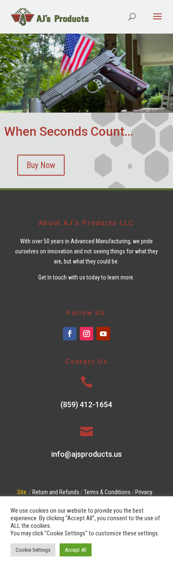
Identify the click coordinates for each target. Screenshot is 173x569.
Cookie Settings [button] (33, 550)
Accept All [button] (75, 550)
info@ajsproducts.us (86, 454)
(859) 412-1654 (86, 404)
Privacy (143, 492)
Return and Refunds (55, 492)
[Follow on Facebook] (69, 333)
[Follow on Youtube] (103, 333)
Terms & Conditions (107, 492)
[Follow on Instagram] (86, 333)
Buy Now (40, 165)
